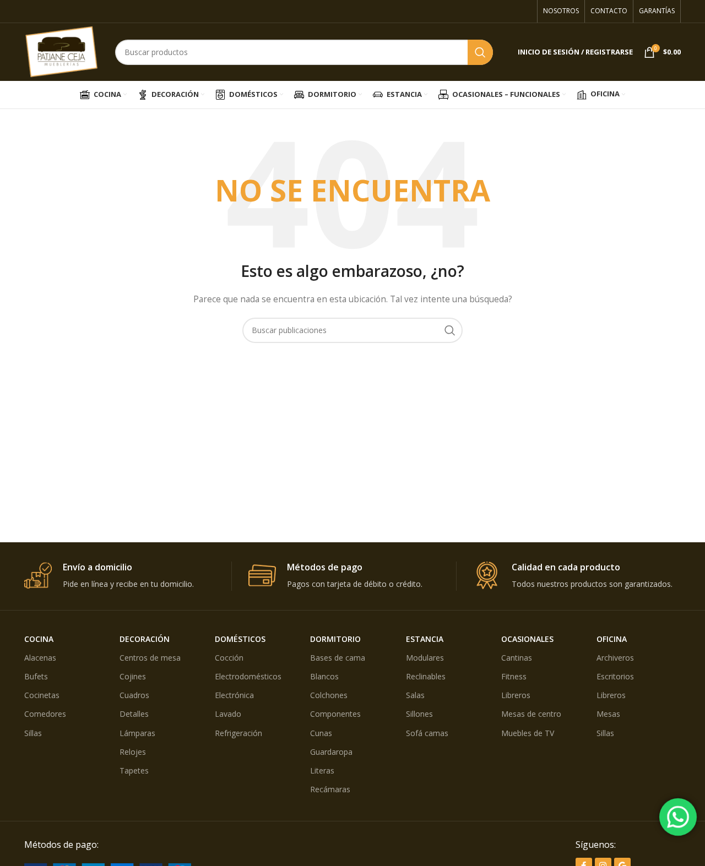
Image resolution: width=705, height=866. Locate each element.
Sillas (33, 733)
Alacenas (40, 657)
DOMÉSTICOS (240, 639)
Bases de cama (337, 657)
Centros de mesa (150, 657)
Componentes (335, 714)
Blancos (324, 676)
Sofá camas (427, 733)
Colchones (329, 695)
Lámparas (137, 733)
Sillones (419, 714)
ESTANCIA (424, 639)
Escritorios (615, 676)
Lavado (228, 714)
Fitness (514, 676)
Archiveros (615, 657)
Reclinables (426, 676)
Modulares (425, 657)
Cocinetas (41, 695)
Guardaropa (331, 752)
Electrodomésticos (248, 676)
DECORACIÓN (145, 639)
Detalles (134, 714)
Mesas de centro (531, 714)
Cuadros (134, 695)
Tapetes (134, 770)
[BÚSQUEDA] (480, 52)
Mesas (608, 714)
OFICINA (611, 639)
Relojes (133, 752)
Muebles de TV (527, 733)
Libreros (515, 695)
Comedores (45, 714)
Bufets (36, 676)
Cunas (321, 733)
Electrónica (234, 695)
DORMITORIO (335, 639)
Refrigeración (238, 733)
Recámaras (330, 789)
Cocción (229, 657)
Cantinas (516, 657)
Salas (415, 695)
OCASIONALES (527, 639)
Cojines (133, 676)
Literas (322, 770)
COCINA (38, 639)
